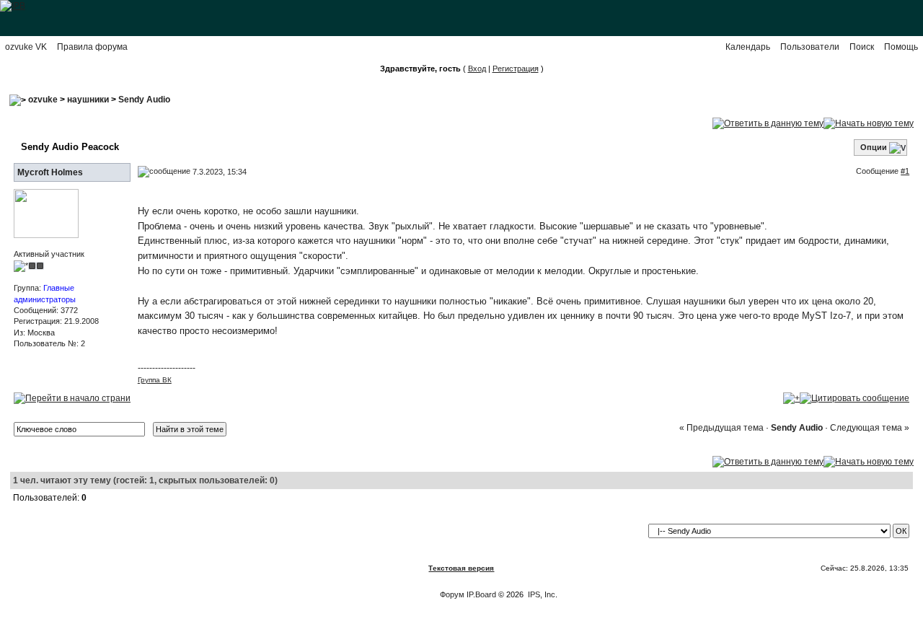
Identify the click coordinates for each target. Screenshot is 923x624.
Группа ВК (155, 380)
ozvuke (43, 100)
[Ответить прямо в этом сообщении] (854, 397)
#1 (905, 171)
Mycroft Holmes (50, 172)
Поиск (861, 47)
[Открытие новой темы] (868, 123)
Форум (452, 594)
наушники (88, 100)
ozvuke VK (26, 47)
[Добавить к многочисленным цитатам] (791, 397)
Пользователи (809, 47)
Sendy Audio (144, 100)
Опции (873, 147)
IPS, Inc (541, 594)
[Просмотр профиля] (46, 212)
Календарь (747, 47)
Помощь (901, 47)
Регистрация (516, 68)
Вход (477, 68)
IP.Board (481, 594)
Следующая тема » (869, 428)
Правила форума (92, 47)
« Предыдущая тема (721, 428)
